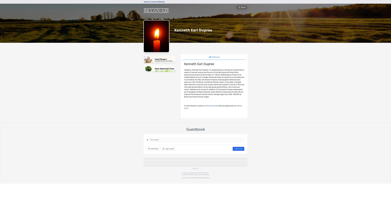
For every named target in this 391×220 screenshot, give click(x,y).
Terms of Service (201, 174)
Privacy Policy (190, 174)
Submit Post (238, 149)
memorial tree (210, 106)
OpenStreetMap (197, 178)
